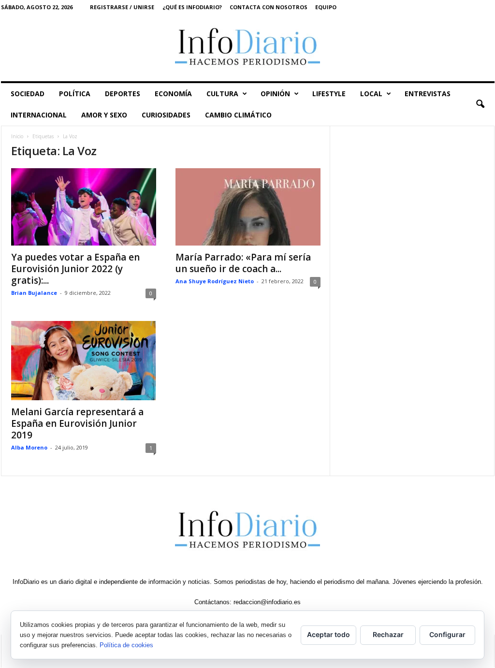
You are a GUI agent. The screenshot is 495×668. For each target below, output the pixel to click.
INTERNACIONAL (39, 114)
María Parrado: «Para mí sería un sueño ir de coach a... (243, 263)
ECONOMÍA (173, 93)
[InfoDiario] (248, 47)
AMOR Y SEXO (104, 114)
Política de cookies (126, 645)
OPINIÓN (275, 93)
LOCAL (371, 93)
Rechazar (388, 634)
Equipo (325, 7)
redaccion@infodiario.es (267, 602)
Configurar (447, 634)
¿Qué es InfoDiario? (192, 7)
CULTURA (222, 93)
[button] (480, 104)
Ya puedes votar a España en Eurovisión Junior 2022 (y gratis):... (75, 269)
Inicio (17, 136)
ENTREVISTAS (428, 93)
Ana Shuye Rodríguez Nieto (214, 281)
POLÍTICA (74, 93)
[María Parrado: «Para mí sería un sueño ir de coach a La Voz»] (247, 207)
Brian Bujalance (34, 292)
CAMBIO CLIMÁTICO (238, 114)
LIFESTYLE (329, 93)
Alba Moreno (29, 447)
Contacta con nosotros (268, 7)
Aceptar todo (328, 634)
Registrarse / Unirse (122, 7)
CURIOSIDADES (166, 114)
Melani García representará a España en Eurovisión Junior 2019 (77, 423)
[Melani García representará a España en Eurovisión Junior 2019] (83, 360)
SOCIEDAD (27, 93)
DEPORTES (122, 93)
